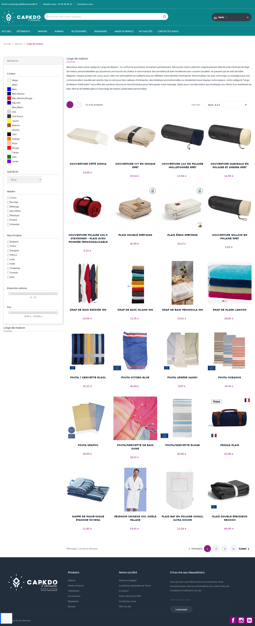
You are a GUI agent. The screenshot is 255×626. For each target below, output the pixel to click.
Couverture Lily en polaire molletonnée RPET (182, 165)
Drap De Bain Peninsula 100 (182, 310)
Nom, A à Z (228, 105)
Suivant (245, 549)
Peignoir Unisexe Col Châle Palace (135, 518)
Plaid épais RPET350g (182, 235)
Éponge (14, 201)
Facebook (233, 620)
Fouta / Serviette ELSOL (88, 377)
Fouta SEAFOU (88, 445)
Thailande (15, 268)
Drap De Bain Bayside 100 (88, 310)
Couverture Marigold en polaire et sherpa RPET (230, 165)
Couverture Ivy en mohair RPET (135, 165)
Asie (12, 276)
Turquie (14, 272)
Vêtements (73, 590)
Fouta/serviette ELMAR (182, 445)
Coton (13, 197)
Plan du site (125, 606)
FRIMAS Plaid (229, 445)
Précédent (194, 549)
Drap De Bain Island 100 (135, 310)
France (13, 254)
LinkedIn (249, 620)
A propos (124, 590)
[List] (78, 104)
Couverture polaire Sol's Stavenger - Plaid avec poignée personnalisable (88, 238)
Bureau (71, 606)
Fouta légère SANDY (182, 377)
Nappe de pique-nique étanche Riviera (88, 518)
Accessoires (74, 595)
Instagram (241, 620)
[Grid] (69, 104)
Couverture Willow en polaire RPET (229, 236)
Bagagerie (73, 601)
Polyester (15, 224)
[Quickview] (88, 136)
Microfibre (15, 210)
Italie (12, 263)
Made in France (76, 585)
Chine (13, 245)
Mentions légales (128, 580)
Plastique (14, 215)
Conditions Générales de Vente (135, 585)
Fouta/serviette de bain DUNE (135, 447)
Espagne (14, 250)
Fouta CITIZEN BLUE (135, 377)
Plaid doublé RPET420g (135, 235)
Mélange (14, 206)
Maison (72, 580)
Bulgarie (14, 241)
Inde (12, 259)
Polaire (13, 219)
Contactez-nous (85, 4)
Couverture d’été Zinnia (88, 164)
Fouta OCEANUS (229, 377)
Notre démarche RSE (130, 595)
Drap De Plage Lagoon (229, 310)
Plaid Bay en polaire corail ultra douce (182, 518)
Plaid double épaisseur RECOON (229, 518)
